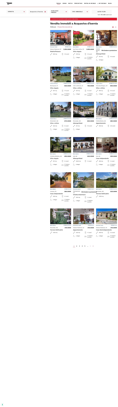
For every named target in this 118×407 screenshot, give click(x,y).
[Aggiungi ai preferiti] (67, 31)
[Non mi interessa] (69, 31)
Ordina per (53, 27)
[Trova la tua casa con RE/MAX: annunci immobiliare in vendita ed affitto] (10, 3)
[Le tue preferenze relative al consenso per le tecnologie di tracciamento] (2, 404)
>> (93, 246)
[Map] (24, 212)
